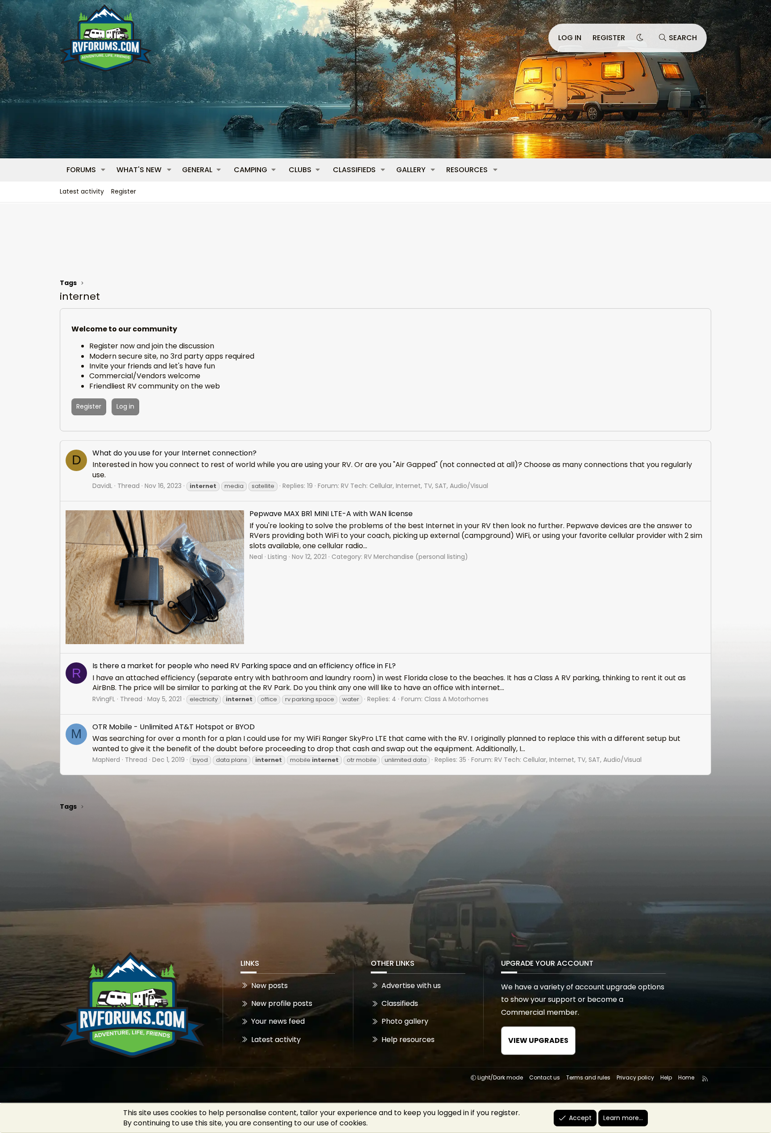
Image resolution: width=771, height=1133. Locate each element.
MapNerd (106, 759)
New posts (269, 986)
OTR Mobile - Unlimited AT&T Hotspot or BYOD (173, 727)
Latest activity (82, 191)
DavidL (102, 485)
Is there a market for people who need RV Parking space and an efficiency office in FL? (244, 666)
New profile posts (281, 1003)
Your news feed (278, 1021)
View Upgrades (538, 1040)
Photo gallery (404, 1021)
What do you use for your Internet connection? (174, 453)
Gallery (411, 170)
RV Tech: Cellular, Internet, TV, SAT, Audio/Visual (414, 485)
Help (666, 1077)
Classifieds (354, 170)
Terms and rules (588, 1077)
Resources (467, 170)
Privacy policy (635, 1077)
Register (123, 191)
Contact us (544, 1077)
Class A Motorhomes (456, 699)
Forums (81, 170)
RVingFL (103, 699)
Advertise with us (411, 986)
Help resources (408, 1039)
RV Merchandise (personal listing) (416, 556)
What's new (139, 170)
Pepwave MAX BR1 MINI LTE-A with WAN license (331, 514)
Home (686, 1077)
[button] (103, 170)
